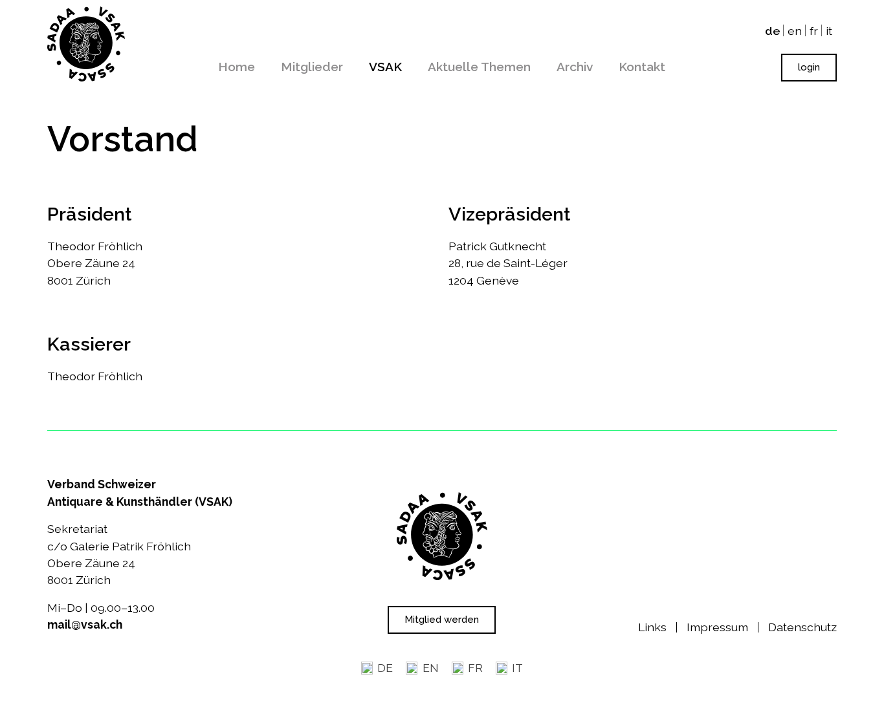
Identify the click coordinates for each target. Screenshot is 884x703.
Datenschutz (802, 627)
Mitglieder (312, 66)
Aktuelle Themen (479, 66)
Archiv (575, 66)
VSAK (385, 66)
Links (652, 627)
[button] (809, 67)
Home (236, 66)
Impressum (717, 627)
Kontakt (642, 66)
